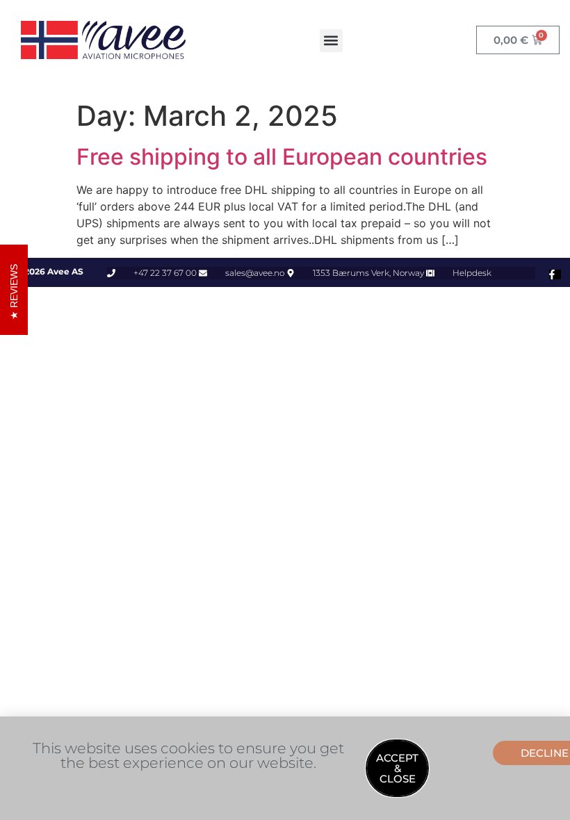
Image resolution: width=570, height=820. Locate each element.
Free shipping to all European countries (281, 156)
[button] (331, 40)
